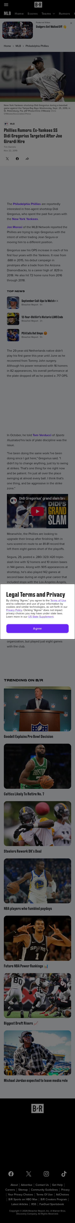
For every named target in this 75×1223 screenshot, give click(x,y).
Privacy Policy (14, 610)
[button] (37, 628)
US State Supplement (40, 616)
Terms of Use (58, 600)
